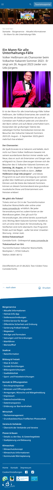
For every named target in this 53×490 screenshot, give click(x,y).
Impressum (9, 396)
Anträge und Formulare (15, 334)
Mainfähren (9, 341)
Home (5, 467)
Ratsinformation (11, 354)
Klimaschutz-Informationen (16, 452)
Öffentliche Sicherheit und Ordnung (20, 324)
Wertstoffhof (10, 345)
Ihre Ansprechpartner (14, 385)
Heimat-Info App (11, 314)
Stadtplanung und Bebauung (17, 440)
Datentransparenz (12, 402)
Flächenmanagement (13, 415)
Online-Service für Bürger (16, 320)
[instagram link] (33, 472)
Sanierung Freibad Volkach (16, 327)
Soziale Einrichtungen (14, 366)
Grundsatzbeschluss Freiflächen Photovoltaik (25, 418)
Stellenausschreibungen (15, 317)
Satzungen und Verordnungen (18, 338)
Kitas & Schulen (11, 363)
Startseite (6, 31)
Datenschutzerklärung (14, 399)
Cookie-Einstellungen (12, 472)
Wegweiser (9, 331)
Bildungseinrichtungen (14, 369)
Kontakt (14, 467)
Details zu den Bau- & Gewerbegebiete (22, 436)
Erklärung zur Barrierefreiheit (18, 406)
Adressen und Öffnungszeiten (18, 389)
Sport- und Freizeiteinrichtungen (19, 376)
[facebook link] (26, 472)
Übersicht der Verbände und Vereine (21, 427)
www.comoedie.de (11, 208)
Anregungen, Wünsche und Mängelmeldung (24, 392)
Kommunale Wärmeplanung (17, 456)
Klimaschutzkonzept (13, 449)
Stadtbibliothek (11, 373)
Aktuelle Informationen (15, 310)
